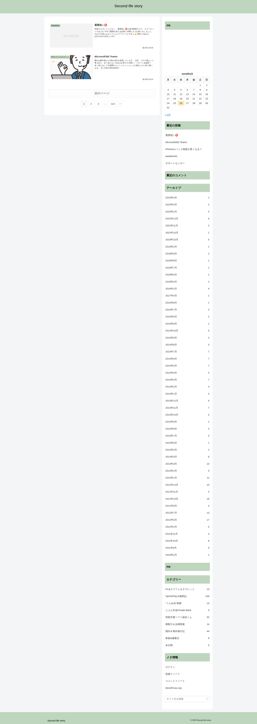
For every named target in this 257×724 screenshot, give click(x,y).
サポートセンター (175, 163)
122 (113, 104)
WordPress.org (173, 688)
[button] (207, 698)
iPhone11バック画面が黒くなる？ (183, 149)
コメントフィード (175, 681)
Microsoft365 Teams (176, 142)
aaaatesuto (171, 156)
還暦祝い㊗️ (171, 135)
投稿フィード (172, 674)
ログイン (170, 667)
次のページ (102, 93)
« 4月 (168, 115)
